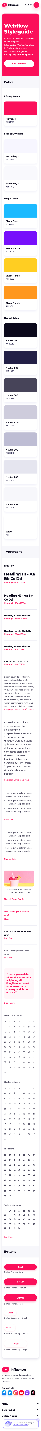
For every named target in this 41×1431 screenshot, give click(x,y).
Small (20, 1267)
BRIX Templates (25, 55)
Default (20, 1282)
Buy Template (19, 64)
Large (20, 1297)
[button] (28, 5)
